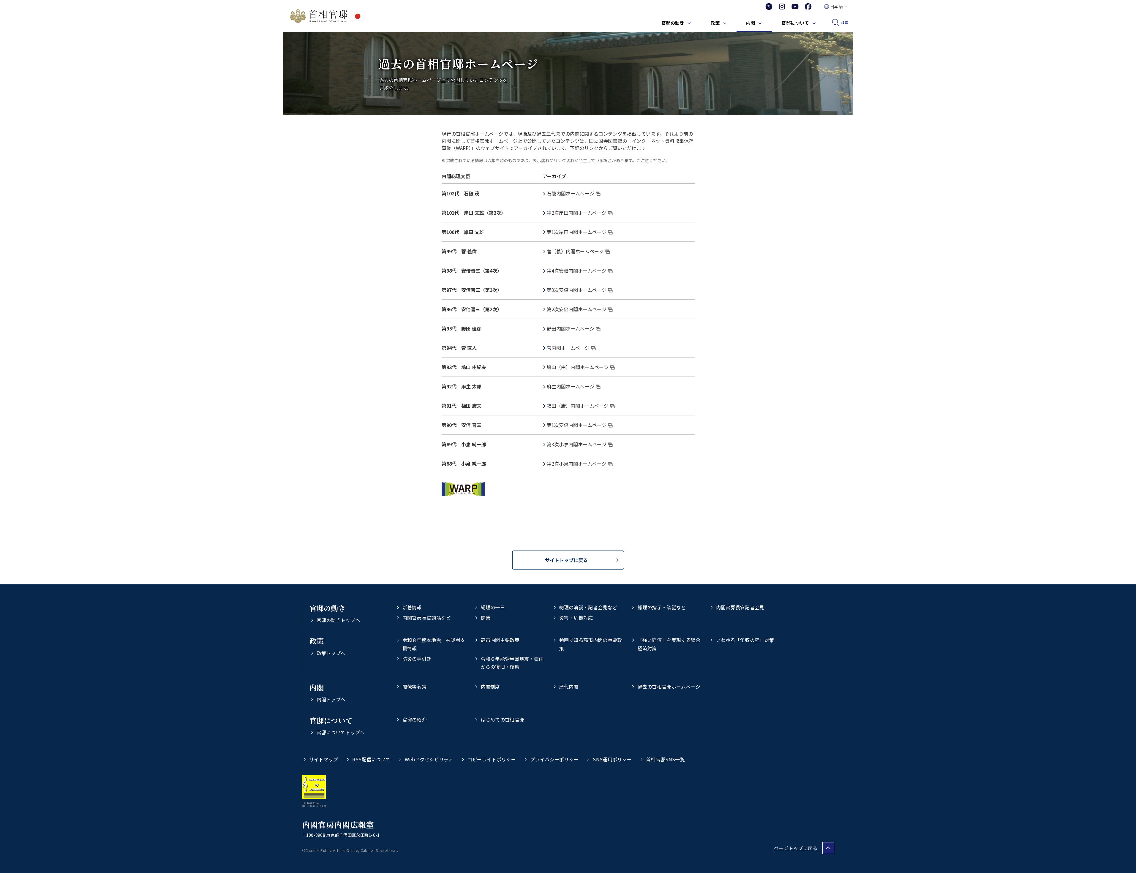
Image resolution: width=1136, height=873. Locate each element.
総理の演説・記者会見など (588, 607)
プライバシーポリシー (554, 759)
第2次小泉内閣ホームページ (576, 463)
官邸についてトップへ (341, 732)
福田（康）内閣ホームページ (578, 405)
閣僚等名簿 (414, 686)
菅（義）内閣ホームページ (575, 251)
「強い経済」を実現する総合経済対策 (669, 643)
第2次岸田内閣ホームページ (576, 212)
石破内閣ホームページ (570, 193)
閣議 (486, 617)
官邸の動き (673, 23)
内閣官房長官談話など (426, 617)
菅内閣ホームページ (568, 347)
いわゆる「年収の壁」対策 (745, 639)
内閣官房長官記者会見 (740, 607)
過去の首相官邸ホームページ (669, 686)
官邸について (795, 23)
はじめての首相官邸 (502, 719)
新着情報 (412, 607)
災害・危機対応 (576, 617)
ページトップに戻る (796, 848)
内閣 (750, 23)
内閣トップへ (331, 699)
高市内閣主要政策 (500, 639)
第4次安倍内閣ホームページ (576, 270)
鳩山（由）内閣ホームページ (578, 367)
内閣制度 (490, 686)
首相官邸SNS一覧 (665, 759)
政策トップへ (331, 653)
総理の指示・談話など (662, 607)
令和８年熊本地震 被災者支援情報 (433, 643)
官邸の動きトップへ (338, 620)
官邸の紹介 (414, 719)
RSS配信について (371, 759)
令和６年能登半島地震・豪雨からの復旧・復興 (512, 662)
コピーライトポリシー (491, 759)
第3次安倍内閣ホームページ (576, 289)
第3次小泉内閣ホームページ (576, 444)
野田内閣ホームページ (570, 328)
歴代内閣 (569, 686)
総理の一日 (493, 607)
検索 (845, 22)
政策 (715, 23)
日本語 (836, 7)
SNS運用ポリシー (612, 759)
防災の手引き (417, 658)
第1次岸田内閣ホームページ (576, 231)
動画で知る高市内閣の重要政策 (590, 643)
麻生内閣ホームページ (570, 386)
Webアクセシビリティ (429, 759)
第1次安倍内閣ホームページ (576, 424)
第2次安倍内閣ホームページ (576, 309)
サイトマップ (323, 759)
